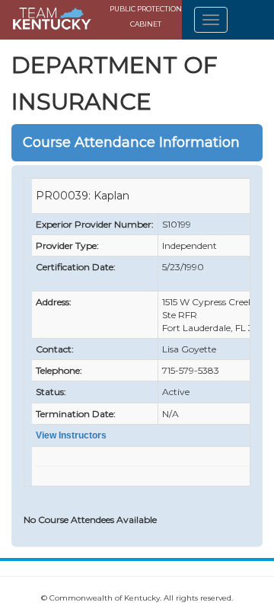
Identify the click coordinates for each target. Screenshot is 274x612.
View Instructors (71, 435)
